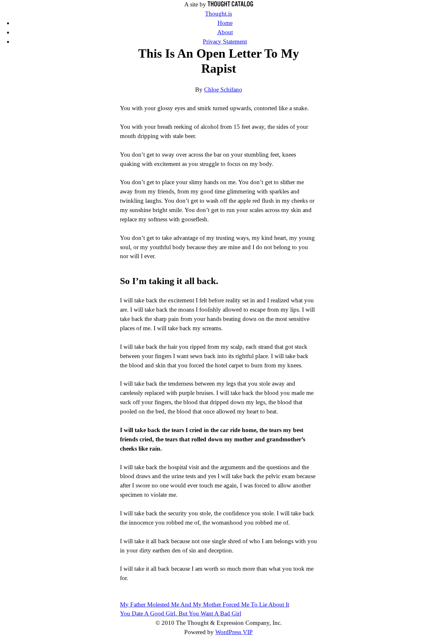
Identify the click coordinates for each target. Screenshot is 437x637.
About (225, 32)
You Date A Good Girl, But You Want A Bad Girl (180, 613)
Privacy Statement (225, 41)
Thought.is (218, 13)
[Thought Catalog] (230, 4)
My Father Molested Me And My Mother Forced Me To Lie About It (204, 604)
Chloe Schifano (223, 89)
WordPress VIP (234, 632)
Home (225, 23)
